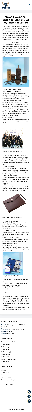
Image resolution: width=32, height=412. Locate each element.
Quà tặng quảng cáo (6, 347)
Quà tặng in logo (5, 349)
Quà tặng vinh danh (5, 344)
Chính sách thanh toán (6, 375)
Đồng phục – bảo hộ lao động (8, 359)
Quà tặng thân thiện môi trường (8, 342)
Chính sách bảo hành (6, 377)
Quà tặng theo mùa (5, 361)
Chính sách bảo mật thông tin (8, 380)
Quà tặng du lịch (5, 357)
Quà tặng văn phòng (6, 354)
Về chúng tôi (4, 370)
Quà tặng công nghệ (6, 352)
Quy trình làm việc (5, 372)
